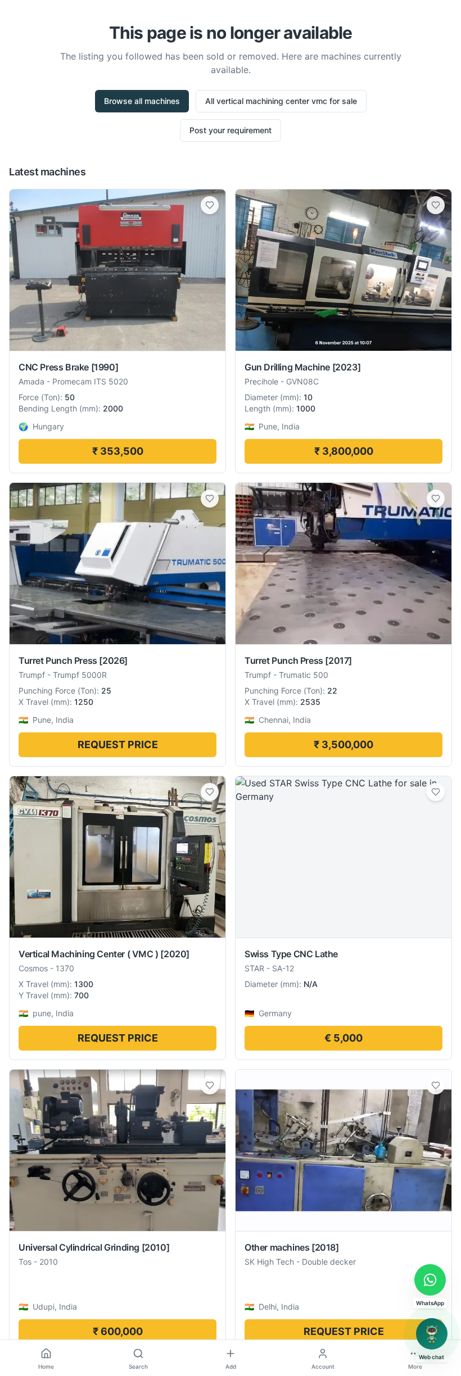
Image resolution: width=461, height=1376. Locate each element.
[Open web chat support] (432, 1334)
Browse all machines (142, 101)
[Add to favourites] (210, 205)
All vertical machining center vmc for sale (281, 101)
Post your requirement (230, 130)
